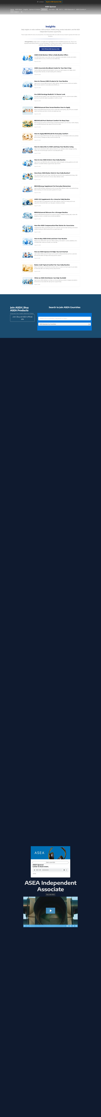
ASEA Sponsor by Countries (47, 324)
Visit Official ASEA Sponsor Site (51, 49)
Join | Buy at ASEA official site (22, 318)
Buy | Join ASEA (50, 894)
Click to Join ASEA (50, 862)
